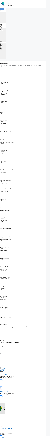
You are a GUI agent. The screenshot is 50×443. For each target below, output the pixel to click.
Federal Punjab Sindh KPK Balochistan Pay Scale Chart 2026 (7, 374)
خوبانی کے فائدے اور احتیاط (4, 391)
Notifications (1, 371)
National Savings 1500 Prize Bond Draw (6, 416)
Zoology (1, 22)
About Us (3, 437)
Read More (1, 395)
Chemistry (1, 21)
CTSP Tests (1, 47)
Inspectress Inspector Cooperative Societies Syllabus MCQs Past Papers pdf (10, 342)
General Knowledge (2, 12)
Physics (1, 20)
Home (0, 10)
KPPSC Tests (1, 41)
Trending (1, 389)
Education (1, 24)
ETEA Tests (1, 44)
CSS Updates (1, 30)
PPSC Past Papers (3, 340)
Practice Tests (1, 23)
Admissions (1, 25)
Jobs (0, 26)
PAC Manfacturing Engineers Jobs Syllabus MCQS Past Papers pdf (6, 429)
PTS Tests (1, 45)
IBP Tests (1, 49)
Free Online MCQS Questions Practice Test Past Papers (7, 5)
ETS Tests (1, 48)
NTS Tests (1, 43)
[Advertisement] (22, 74)
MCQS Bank (1, 11)
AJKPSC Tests (1, 40)
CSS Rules (1, 31)
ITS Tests (1, 50)
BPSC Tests (1, 39)
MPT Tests (1, 29)
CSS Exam (1, 28)
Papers (1, 27)
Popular (1, 42)
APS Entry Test (1, 46)
